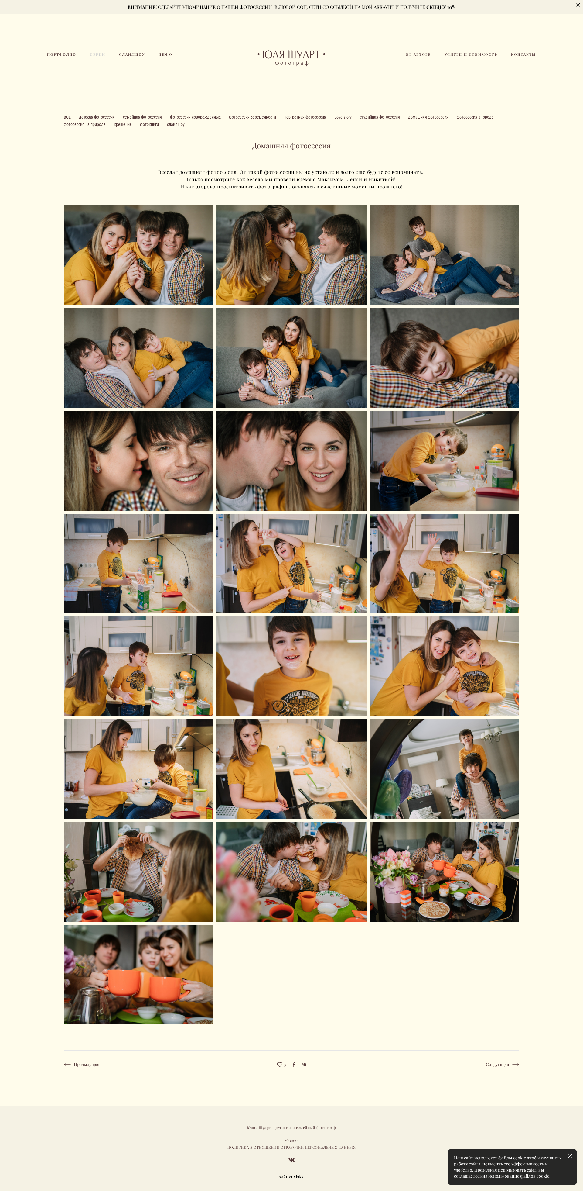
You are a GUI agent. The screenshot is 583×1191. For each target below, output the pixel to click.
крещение (123, 124)
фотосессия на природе (85, 124)
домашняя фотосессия (428, 117)
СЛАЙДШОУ (132, 54)
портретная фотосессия (305, 117)
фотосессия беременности (253, 117)
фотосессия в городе (475, 117)
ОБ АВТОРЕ (418, 54)
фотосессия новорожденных (196, 117)
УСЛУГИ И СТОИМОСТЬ (471, 54)
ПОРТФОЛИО (62, 54)
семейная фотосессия (143, 117)
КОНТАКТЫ (523, 54)
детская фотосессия (97, 117)
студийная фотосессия (380, 117)
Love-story (343, 117)
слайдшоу (176, 124)
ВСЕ (68, 117)
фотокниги (150, 124)
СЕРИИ (97, 54)
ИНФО (165, 54)
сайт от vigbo (291, 1176)
